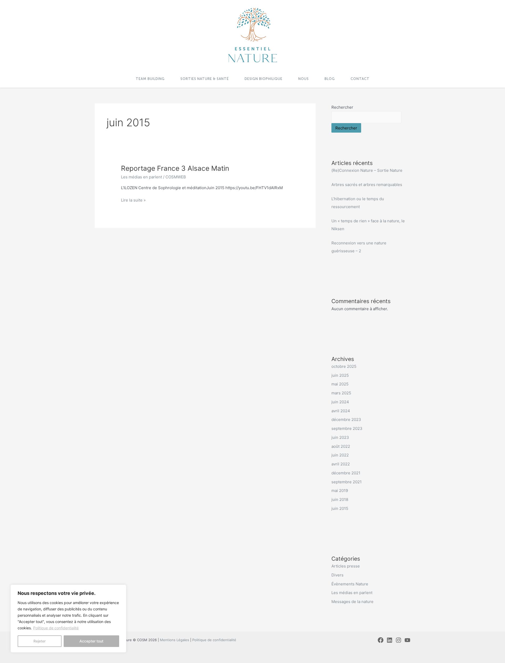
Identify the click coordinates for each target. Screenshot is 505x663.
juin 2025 (340, 375)
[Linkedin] (389, 640)
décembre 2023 (346, 419)
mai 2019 (339, 490)
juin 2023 (340, 437)
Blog (330, 79)
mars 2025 (341, 392)
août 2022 (340, 446)
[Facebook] (380, 640)
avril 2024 (340, 410)
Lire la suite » (133, 200)
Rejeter (39, 641)
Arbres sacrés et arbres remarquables (366, 184)
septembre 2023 (346, 428)
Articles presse (345, 566)
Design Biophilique (263, 79)
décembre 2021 (345, 472)
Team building (150, 79)
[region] (68, 618)
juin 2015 (339, 508)
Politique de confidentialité (56, 628)
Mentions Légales (174, 640)
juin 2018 (339, 499)
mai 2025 (340, 383)
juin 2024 (340, 401)
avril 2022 (340, 463)
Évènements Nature (349, 583)
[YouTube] (407, 640)
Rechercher (342, 107)
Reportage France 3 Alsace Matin (175, 168)
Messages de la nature (352, 601)
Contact (360, 79)
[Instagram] (398, 640)
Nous (303, 79)
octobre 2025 (343, 366)
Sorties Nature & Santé (204, 79)
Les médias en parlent (141, 176)
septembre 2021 (346, 481)
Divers (337, 574)
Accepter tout (91, 641)
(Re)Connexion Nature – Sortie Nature (366, 170)
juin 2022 (340, 455)
